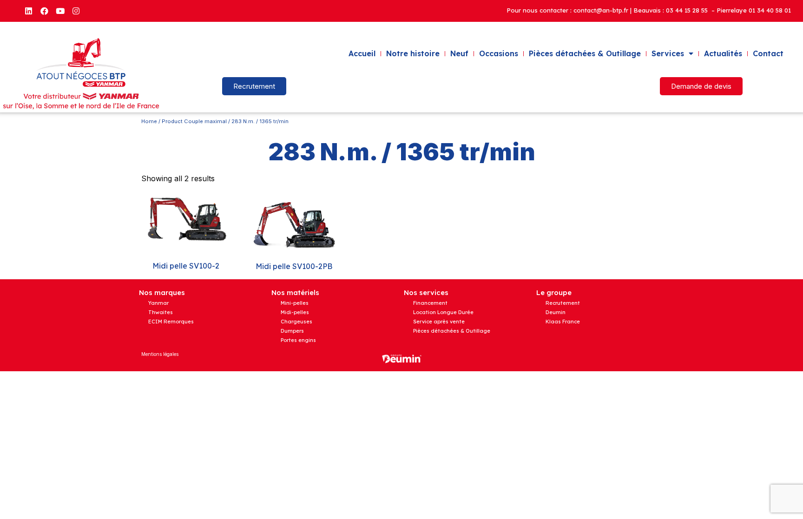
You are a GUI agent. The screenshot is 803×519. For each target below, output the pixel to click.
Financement (430, 303)
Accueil (362, 53)
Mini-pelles (295, 303)
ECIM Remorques (171, 321)
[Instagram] (76, 11)
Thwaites (160, 312)
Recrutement (563, 303)
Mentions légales (159, 354)
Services (668, 53)
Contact (768, 53)
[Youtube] (60, 11)
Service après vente (439, 321)
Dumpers (292, 331)
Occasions (498, 53)
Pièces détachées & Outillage (585, 53)
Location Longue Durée (443, 312)
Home (149, 121)
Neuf (459, 53)
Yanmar (158, 303)
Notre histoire (413, 53)
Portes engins (298, 340)
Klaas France (563, 321)
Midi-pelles (295, 312)
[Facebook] (44, 11)
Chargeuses (296, 321)
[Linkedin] (28, 11)
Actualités (723, 53)
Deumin (556, 312)
